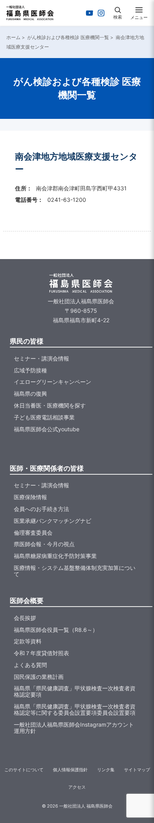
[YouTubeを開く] (89, 13)
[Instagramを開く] (101, 13)
